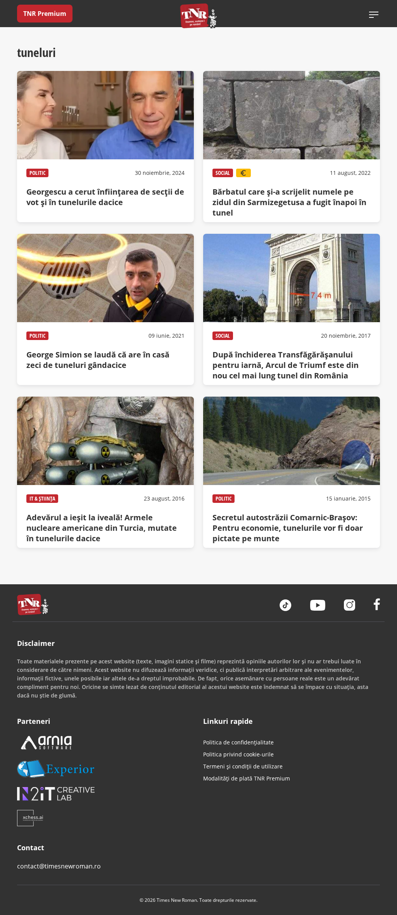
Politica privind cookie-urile (238, 754)
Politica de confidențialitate (238, 742)
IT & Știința (42, 498)
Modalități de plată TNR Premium (246, 778)
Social (223, 172)
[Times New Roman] (198, 15)
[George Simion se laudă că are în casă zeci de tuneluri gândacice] (105, 309)
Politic (37, 172)
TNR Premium (44, 13)
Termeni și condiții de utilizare (243, 766)
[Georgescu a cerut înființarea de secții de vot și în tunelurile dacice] (105, 146)
